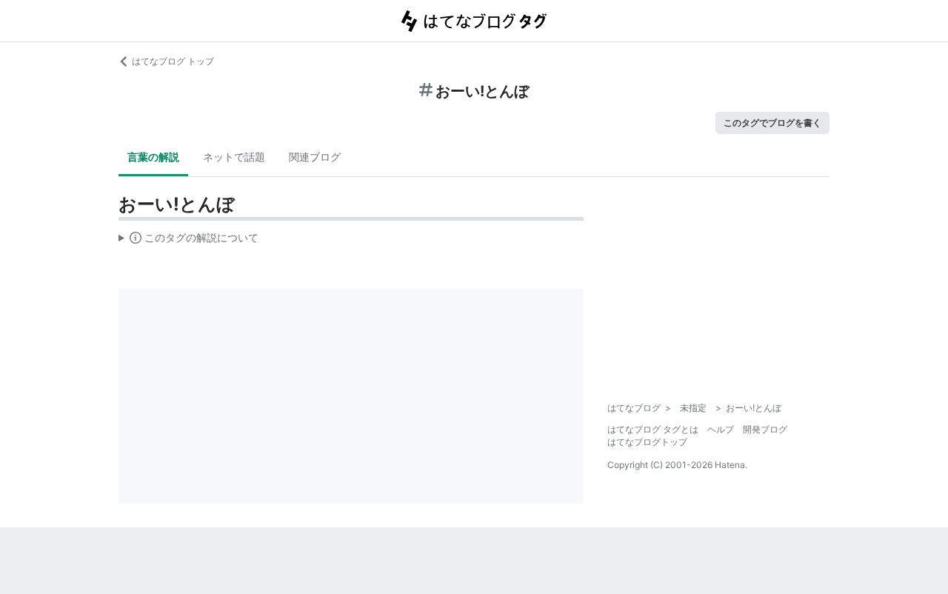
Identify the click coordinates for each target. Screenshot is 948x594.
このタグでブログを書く (772, 122)
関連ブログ (315, 156)
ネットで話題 (234, 156)
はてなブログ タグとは (652, 429)
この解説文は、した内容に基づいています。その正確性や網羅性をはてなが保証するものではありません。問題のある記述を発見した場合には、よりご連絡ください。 (188, 240)
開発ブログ (765, 429)
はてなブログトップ (647, 441)
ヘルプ (720, 429)
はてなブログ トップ (173, 61)
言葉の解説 (153, 156)
